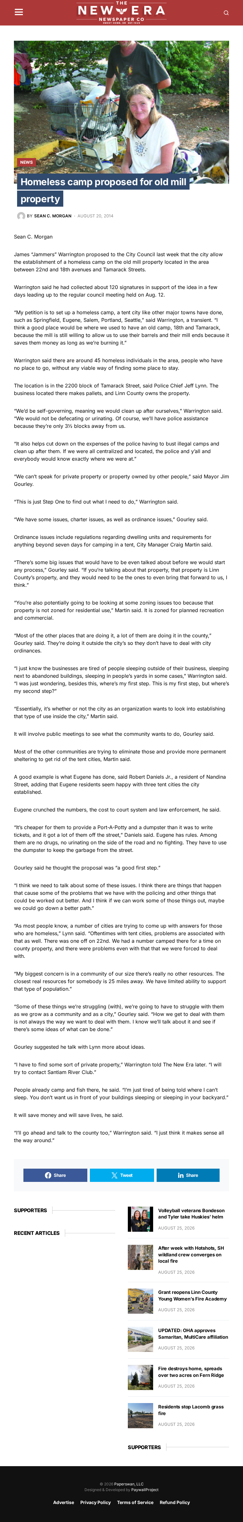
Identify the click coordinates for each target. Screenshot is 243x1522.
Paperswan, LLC (129, 1484)
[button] (19, 12)
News (26, 162)
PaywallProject (145, 1489)
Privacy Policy (95, 1502)
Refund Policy (175, 1502)
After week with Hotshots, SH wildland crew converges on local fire (191, 1254)
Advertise (63, 1502)
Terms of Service (135, 1502)
